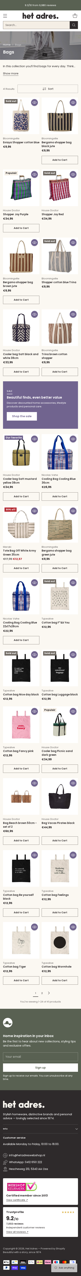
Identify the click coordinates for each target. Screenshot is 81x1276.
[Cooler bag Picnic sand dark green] (60, 724)
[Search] (74, 25)
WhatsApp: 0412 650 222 (25, 1162)
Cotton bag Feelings (55, 895)
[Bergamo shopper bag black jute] (60, 116)
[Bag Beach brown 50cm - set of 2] (21, 796)
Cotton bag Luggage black (60, 694)
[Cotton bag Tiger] (21, 940)
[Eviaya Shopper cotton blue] (21, 116)
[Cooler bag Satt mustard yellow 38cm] (21, 452)
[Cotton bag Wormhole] (60, 940)
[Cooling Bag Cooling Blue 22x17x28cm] (21, 596)
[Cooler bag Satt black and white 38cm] (21, 327)
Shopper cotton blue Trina (59, 282)
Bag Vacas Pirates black (58, 823)
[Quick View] (34, 102)
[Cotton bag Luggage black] (60, 668)
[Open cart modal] (75, 16)
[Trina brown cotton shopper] (60, 327)
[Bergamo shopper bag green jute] (60, 524)
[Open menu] (5, 16)
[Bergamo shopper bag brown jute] (21, 256)
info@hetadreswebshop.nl (27, 1155)
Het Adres (31, 1248)
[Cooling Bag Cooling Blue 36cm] (60, 452)
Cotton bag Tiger (14, 967)
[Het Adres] (40, 15)
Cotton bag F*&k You (56, 622)
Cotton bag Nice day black (21, 694)
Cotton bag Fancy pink (18, 751)
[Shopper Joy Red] (60, 187)
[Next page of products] (49, 993)
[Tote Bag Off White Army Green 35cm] (21, 524)
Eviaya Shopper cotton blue (21, 142)
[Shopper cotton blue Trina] (60, 256)
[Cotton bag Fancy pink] (21, 724)
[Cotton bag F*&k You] (60, 596)
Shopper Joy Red (53, 214)
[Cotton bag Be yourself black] (21, 868)
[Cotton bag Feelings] (60, 868)
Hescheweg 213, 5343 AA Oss (28, 1169)
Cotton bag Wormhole (56, 967)
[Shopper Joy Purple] (21, 187)
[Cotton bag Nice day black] (21, 668)
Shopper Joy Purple (15, 214)
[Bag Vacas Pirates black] (60, 796)
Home (7, 44)
